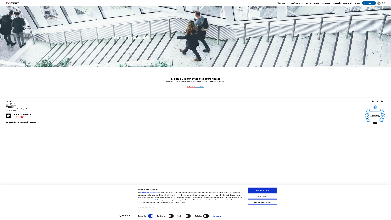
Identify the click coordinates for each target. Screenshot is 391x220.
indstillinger (159, 200)
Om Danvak (347, 3)
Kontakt (357, 3)
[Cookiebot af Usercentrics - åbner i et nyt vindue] (125, 216)
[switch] (171, 216)
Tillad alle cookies (262, 190)
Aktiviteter (281, 3)
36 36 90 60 (12, 107)
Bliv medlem (369, 3)
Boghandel (337, 3)
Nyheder (316, 3)
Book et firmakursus (295, 3)
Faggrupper (326, 3)
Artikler (308, 3)
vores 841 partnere (149, 192)
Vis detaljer (217, 216)
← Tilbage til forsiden (195, 86)
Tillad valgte (262, 196)
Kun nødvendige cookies (262, 202)
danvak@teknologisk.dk (19, 109)
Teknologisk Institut (28, 122)
